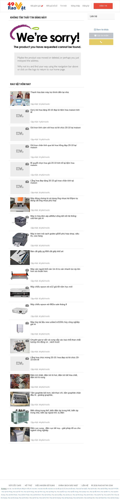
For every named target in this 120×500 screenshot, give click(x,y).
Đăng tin (103, 6)
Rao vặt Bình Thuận (24, 494)
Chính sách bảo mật (68, 486)
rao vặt (9, 488)
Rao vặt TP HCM (113, 488)
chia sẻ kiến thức (70, 488)
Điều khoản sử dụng (45, 486)
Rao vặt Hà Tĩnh (109, 494)
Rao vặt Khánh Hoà (101, 498)
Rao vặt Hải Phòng (7, 491)
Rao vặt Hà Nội (92, 488)
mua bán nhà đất (42, 488)
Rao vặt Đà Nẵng (102, 488)
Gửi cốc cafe (15, 486)
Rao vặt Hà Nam (89, 494)
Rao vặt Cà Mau (46, 494)
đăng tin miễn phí (26, 488)
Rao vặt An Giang (29, 491)
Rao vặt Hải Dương (55, 498)
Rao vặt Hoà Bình (78, 498)
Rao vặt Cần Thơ (18, 491)
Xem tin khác (102, 29)
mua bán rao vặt (52, 488)
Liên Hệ (85, 486)
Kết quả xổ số (51, 6)
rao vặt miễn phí (16, 488)
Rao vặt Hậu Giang (67, 498)
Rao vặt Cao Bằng (57, 494)
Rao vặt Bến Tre (105, 491)
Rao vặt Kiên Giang (113, 498)
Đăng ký (86, 6)
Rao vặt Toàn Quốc (82, 488)
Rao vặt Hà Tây (99, 494)
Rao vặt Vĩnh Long (40, 491)
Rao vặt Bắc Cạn (62, 491)
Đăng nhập (75, 6)
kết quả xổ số (61, 488)
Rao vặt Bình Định (35, 494)
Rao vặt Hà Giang (78, 494)
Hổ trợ (28, 486)
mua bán (34, 488)
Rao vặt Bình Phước (12, 494)
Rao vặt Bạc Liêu (84, 491)
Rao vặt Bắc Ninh (95, 491)
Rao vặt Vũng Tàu (51, 491)
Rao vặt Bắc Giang (73, 491)
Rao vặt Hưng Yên (89, 498)
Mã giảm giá (36, 6)
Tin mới (63, 6)
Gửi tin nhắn (102, 35)
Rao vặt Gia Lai (67, 494)
